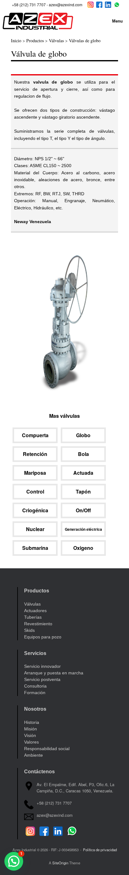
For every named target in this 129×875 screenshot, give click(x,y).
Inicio (16, 40)
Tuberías (33, 617)
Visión (30, 735)
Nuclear (35, 529)
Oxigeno (83, 547)
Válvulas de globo (85, 40)
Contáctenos (39, 771)
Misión (30, 728)
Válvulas (56, 40)
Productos (35, 40)
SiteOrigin (60, 862)
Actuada (83, 472)
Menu (117, 21)
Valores (31, 742)
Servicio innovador (42, 666)
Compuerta (35, 435)
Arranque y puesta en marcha (53, 672)
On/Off (83, 510)
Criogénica (35, 510)
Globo (83, 435)
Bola (83, 454)
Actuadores (35, 610)
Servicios (35, 653)
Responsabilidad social (47, 748)
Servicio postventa (42, 679)
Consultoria (35, 685)
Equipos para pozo (42, 636)
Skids (29, 630)
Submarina (35, 547)
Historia (31, 722)
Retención (35, 454)
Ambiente (33, 755)
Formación (34, 692)
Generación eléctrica (83, 529)
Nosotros (35, 709)
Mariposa (35, 472)
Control (35, 491)
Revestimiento (38, 623)
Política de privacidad (100, 849)
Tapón (83, 491)
